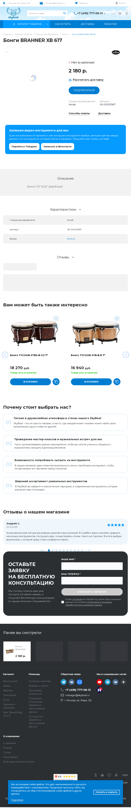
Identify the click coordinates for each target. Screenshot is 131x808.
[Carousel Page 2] (53, 550)
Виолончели (10, 681)
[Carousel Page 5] (64, 550)
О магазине (9, 743)
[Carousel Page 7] (71, 550)
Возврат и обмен (38, 685)
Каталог (8, 674)
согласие (77, 599)
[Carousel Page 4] (60, 550)
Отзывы (7, 747)
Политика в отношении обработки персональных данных (37, 705)
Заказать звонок (92, 591)
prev (42, 550)
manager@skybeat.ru (54, 3)
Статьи (7, 752)
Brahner (71, 238)
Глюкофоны (9, 695)
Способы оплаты (79, 113)
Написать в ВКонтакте (58, 146)
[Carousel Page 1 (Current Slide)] (49, 550)
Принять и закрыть (107, 792)
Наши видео (10, 757)
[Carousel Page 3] (56, 550)
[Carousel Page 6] (67, 550)
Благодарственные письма (18, 761)
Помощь (34, 674)
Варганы (8, 690)
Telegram (83, 3)
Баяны (7, 685)
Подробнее (17, 799)
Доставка (104, 113)
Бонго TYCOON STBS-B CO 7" (29, 355)
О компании (11, 736)
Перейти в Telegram (24, 146)
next (88, 550)
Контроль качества (39, 681)
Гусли (6, 699)
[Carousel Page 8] (75, 550)
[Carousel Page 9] (78, 550)
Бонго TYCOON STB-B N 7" (88, 355)
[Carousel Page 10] (82, 550)
